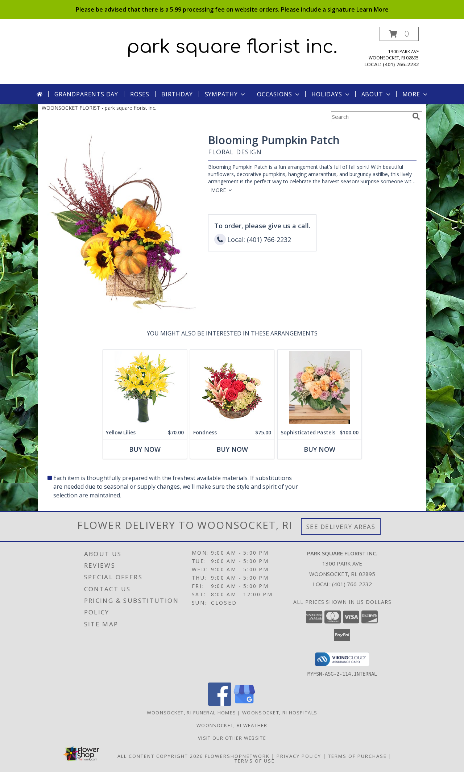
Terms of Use (255, 761)
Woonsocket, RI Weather (232, 725)
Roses (139, 94)
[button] (399, 34)
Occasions (274, 94)
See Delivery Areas (341, 526)
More (411, 94)
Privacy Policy (299, 756)
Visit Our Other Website (232, 738)
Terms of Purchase (357, 756)
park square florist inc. (232, 47)
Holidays (326, 94)
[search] (416, 116)
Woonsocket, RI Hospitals (279, 712)
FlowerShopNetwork (237, 756)
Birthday (176, 94)
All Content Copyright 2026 (160, 756)
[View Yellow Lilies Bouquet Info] (145, 388)
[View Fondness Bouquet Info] (232, 388)
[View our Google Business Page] (244, 703)
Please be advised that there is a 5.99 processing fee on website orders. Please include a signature (232, 9)
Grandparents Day (86, 94)
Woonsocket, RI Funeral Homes (191, 712)
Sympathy (221, 94)
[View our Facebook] (219, 703)
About (372, 94)
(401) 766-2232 (401, 64)
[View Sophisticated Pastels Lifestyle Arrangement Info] (319, 388)
